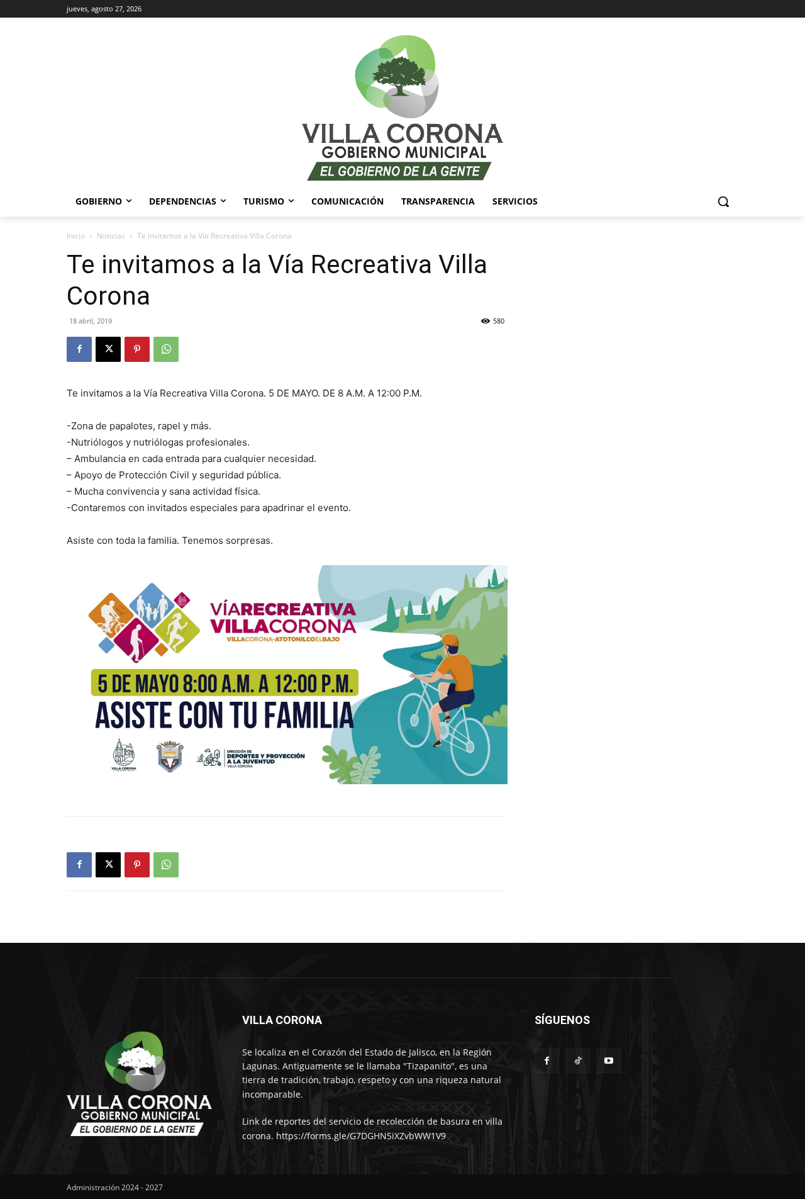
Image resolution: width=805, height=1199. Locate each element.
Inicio (76, 235)
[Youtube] (608, 1061)
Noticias (111, 235)
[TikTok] (577, 1061)
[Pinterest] (137, 349)
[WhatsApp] (166, 349)
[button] (723, 201)
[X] (108, 349)
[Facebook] (79, 349)
